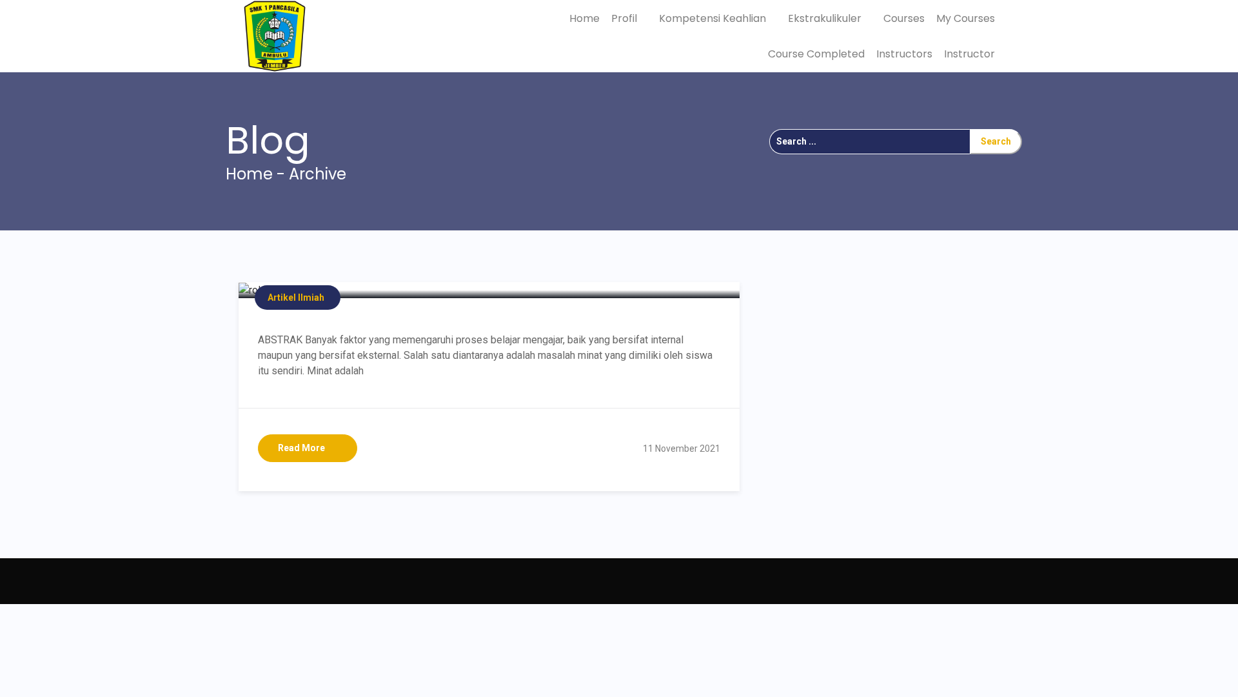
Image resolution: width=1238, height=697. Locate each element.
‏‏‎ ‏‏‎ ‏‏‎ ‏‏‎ (248, 581)
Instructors (904, 53)
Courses (904, 18)
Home (584, 18)
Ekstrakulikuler (826, 18)
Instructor (969, 53)
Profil (625, 18)
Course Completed (816, 53)
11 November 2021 (681, 448)
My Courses (965, 18)
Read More (301, 448)
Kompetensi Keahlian (714, 18)
